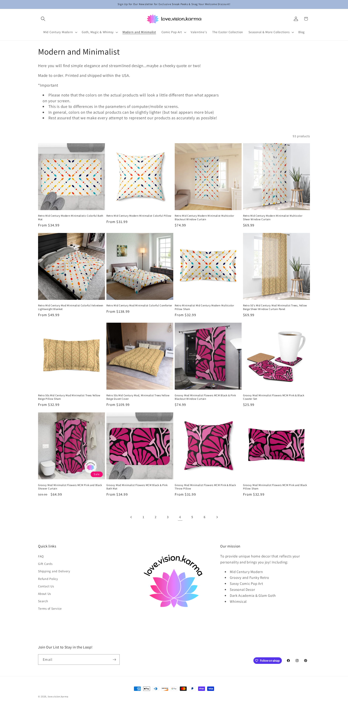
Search (43, 601)
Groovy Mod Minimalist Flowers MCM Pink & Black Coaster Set (273, 397)
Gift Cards (45, 564)
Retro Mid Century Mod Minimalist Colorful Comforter (139, 305)
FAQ (41, 556)
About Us (44, 594)
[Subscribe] (114, 659)
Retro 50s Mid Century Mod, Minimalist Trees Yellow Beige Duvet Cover (138, 397)
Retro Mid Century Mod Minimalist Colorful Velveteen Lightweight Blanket (70, 307)
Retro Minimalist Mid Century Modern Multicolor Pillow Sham (204, 307)
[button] (43, 19)
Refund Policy (48, 579)
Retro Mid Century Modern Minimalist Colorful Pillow (138, 215)
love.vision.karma (58, 696)
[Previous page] (131, 517)
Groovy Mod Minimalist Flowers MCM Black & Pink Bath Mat (137, 486)
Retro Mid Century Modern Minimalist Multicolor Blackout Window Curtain (204, 217)
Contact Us (46, 586)
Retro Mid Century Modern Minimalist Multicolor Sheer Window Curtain (273, 217)
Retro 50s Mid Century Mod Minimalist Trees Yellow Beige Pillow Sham (69, 397)
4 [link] (180, 517)
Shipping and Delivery (54, 571)
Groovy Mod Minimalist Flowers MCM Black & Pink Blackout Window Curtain (205, 397)
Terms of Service (50, 608)
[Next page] (217, 517)
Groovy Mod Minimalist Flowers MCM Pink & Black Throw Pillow (205, 486)
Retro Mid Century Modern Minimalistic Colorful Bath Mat (70, 217)
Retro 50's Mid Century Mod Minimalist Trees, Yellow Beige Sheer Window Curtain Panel (275, 307)
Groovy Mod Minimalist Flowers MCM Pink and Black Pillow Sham (275, 486)
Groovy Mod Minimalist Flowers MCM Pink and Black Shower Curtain (70, 486)
